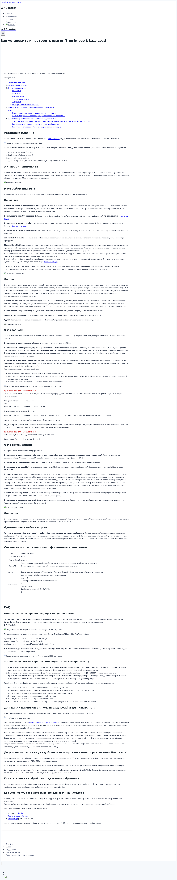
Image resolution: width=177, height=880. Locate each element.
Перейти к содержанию (11, 2)
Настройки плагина (17, 88)
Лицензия (16, 102)
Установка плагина (16, 82)
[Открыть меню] (3, 33)
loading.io (19, 813)
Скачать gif (13, 818)
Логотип (16, 93)
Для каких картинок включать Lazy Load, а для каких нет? (33, 118)
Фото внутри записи (21, 99)
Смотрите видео (19, 226)
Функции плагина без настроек (25, 104)
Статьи (9, 13)
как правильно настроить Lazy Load (44, 722)
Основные (16, 90)
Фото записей (18, 96)
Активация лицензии (17, 85)
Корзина (9, 19)
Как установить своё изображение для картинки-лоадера (37, 127)
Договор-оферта (13, 852)
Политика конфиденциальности (20, 855)
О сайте (9, 844)
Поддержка (11, 22)
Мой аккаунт (11, 16)
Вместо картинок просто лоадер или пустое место (34, 113)
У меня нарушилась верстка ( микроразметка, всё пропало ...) (38, 115)
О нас (8, 847)
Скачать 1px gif (50, 262)
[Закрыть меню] (1, 863)
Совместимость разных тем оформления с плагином (31, 107)
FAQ (10, 110)
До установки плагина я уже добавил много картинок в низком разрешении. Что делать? (51, 121)
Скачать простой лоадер (19, 816)
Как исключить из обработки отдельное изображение (35, 124)
